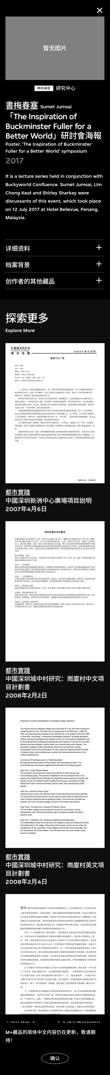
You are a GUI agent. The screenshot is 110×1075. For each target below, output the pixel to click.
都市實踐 (17, 492)
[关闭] (99, 10)
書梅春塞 (21, 105)
